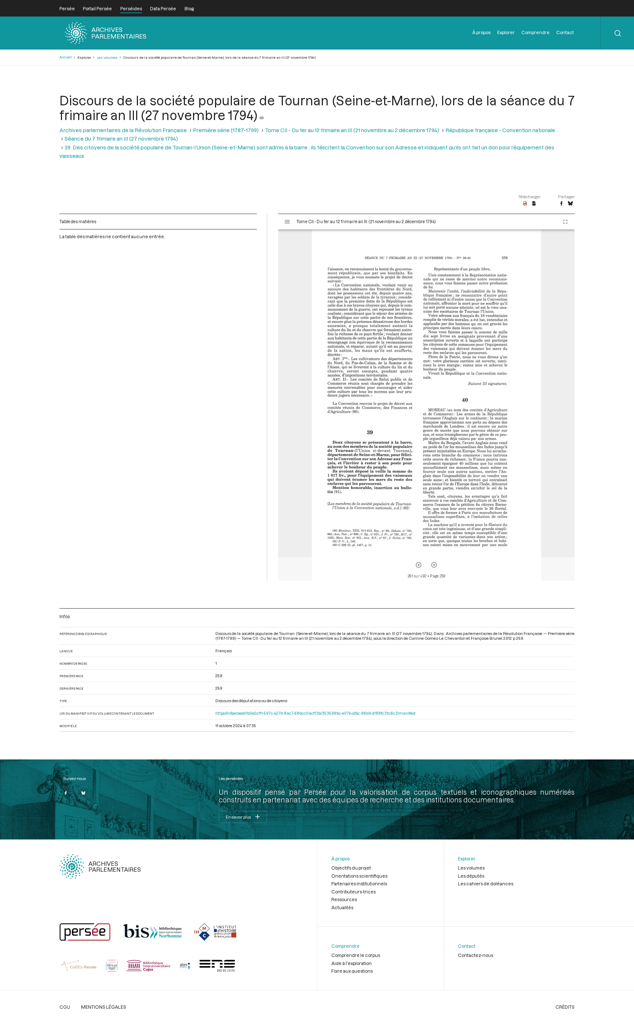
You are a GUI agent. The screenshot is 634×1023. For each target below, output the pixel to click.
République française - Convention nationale (500, 130)
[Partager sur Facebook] (561, 203)
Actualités (342, 907)
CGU (64, 1006)
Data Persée (163, 8)
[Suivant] (434, 565)
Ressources (344, 899)
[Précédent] (418, 565)
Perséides (131, 8)
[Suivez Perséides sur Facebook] (66, 792)
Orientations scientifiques (359, 875)
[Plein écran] (565, 221)
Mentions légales (103, 1006)
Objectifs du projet (351, 867)
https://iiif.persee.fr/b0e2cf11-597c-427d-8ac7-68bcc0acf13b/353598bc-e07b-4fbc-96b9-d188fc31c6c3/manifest (315, 713)
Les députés (471, 875)
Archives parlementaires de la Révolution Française (123, 130)
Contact (565, 32)
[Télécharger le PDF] (525, 203)
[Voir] (261, 115)
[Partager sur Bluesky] (570, 203)
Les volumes (107, 57)
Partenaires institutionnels (359, 883)
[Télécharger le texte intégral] (534, 203)
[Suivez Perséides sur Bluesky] (83, 792)
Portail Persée (97, 8)
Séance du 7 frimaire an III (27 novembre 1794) (121, 138)
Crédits (565, 1006)
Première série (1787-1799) (226, 130)
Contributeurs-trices (353, 891)
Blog (189, 8)
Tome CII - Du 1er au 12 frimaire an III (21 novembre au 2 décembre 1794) (352, 130)
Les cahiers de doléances (485, 883)
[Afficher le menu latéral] (287, 221)
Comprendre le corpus (355, 955)
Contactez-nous (475, 955)
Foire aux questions (352, 970)
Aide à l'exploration (351, 963)
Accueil (65, 57)
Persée (67, 8)
